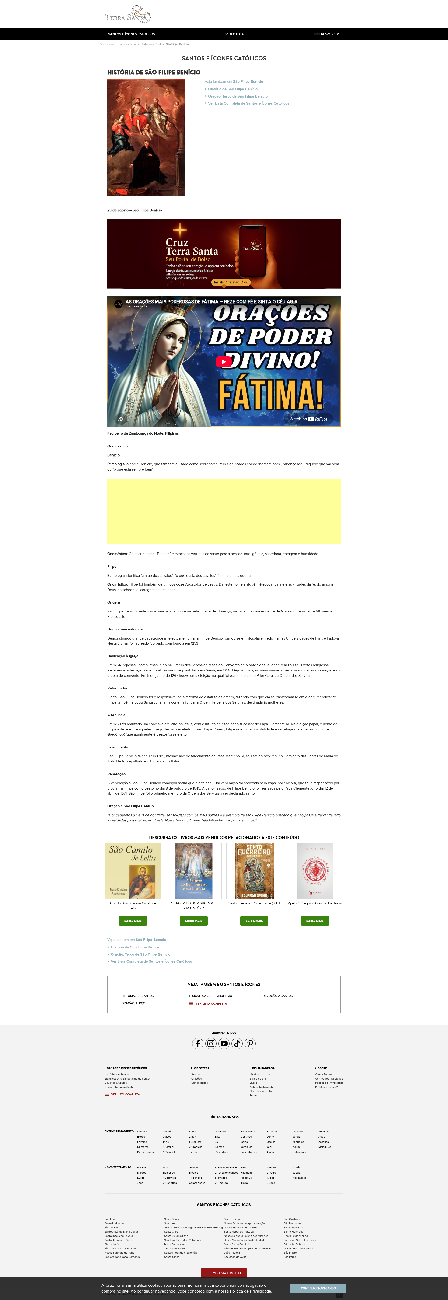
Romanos (169, 1172)
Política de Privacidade (329, 1082)
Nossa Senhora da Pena (119, 1252)
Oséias (271, 1141)
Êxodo (141, 1136)
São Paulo (290, 1256)
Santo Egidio (232, 1219)
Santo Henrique (294, 1231)
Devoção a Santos (116, 1082)
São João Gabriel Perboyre (300, 1240)
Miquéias (298, 1141)
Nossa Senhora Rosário (298, 1248)
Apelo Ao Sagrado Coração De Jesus (315, 903)
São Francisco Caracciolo (120, 1248)
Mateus (142, 1167)
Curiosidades (199, 1082)
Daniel (271, 1136)
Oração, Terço (133, 1003)
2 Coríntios (170, 1183)
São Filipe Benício (177, 44)
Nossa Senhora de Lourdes (241, 1227)
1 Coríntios (169, 1177)
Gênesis (142, 1131)
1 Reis (192, 1131)
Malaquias (324, 1147)
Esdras (193, 1152)
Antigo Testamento (262, 1087)
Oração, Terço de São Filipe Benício (238, 96)
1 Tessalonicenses (226, 1167)
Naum (296, 1147)
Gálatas (193, 1167)
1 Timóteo (221, 1177)
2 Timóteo (221, 1183)
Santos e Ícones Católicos (127, 1068)
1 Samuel (168, 1147)
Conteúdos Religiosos (329, 1078)
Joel (269, 1147)
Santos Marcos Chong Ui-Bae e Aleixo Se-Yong (193, 1227)
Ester (218, 1136)
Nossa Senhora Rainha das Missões (246, 1235)
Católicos (131, 34)
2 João (271, 1183)
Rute (166, 1141)
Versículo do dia (260, 1074)
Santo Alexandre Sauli (118, 1240)
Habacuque (300, 1152)
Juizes (167, 1136)
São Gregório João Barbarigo (123, 1256)
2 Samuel (169, 1152)
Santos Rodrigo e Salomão (180, 1252)
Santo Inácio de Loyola (119, 1235)
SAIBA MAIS (133, 921)
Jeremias (246, 1147)
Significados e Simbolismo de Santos (128, 1078)
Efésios (193, 1172)
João (140, 1183)
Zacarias (323, 1141)
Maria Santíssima (174, 1244)
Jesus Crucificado (175, 1248)
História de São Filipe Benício (233, 89)
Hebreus (246, 1177)
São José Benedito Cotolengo (183, 1240)
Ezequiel (272, 1131)
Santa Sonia (171, 1219)
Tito (243, 1167)
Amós (270, 1152)
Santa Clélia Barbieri (236, 1244)
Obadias (298, 1131)
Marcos (141, 1172)
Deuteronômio (146, 1152)
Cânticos (246, 1136)
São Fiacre (290, 1252)
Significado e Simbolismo (212, 996)
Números (143, 1147)
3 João (297, 1167)
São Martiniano (293, 1223)
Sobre (322, 1068)
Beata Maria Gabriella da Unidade (245, 1240)
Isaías (244, 1141)
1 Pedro (271, 1167)
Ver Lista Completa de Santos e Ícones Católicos (248, 103)
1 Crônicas (195, 1141)
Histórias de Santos (138, 996)
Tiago (244, 1183)
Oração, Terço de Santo (119, 1087)
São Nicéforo (112, 1227)
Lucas (140, 1177)
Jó (216, 1141)
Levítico (142, 1141)
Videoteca (201, 1068)
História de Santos (152, 44)
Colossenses (197, 1183)
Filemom (246, 1172)
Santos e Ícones (129, 44)
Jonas (296, 1136)
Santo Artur (171, 1223)
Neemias (220, 1131)
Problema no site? (326, 1087)
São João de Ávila (235, 1256)
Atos (166, 1167)
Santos (195, 1074)
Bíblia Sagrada (263, 1068)
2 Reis (193, 1136)
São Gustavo (292, 1219)
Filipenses (195, 1177)
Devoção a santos (278, 996)
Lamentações (249, 1152)
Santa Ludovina (114, 1223)
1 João (270, 1177)
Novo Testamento (261, 1091)
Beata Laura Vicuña (296, 1235)
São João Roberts (295, 1244)
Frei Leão (110, 1219)
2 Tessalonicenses (226, 1172)
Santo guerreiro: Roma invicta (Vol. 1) (254, 903)
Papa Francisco (293, 1227)
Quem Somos (323, 1074)
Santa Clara (171, 1231)
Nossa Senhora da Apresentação (244, 1223)
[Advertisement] (255, 14)
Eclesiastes (248, 1131)
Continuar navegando (318, 1288)
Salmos (219, 1147)
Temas (254, 1095)
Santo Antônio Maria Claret (121, 1231)
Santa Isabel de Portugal (239, 1231)
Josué (167, 1131)
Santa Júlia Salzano (176, 1235)
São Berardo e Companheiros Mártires (248, 1248)
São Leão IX (112, 1244)
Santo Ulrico (171, 1256)
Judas (296, 1172)
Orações (196, 1078)
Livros (253, 1082)
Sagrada (327, 34)
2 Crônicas (195, 1147)
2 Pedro (271, 1172)
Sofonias (323, 1131)
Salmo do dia (258, 1078)
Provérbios (221, 1152)
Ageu (321, 1136)
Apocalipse (300, 1177)
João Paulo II (232, 1252)
